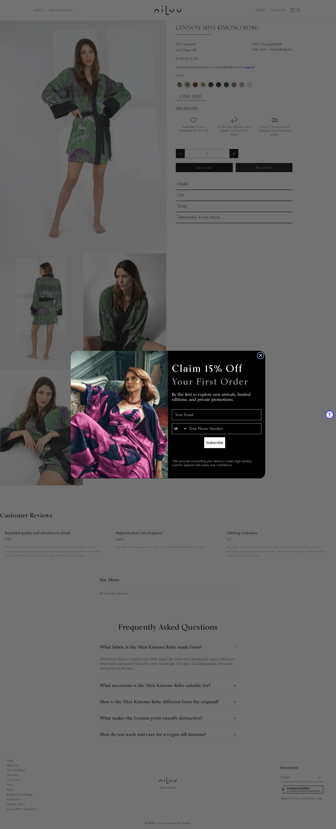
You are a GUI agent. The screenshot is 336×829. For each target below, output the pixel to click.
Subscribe (214, 442)
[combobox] (179, 428)
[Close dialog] (260, 355)
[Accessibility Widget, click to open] (329, 414)
